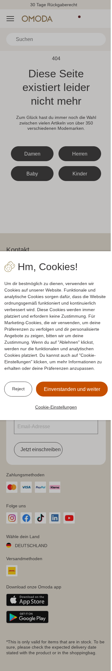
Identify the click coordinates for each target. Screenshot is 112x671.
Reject (18, 388)
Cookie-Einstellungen (56, 407)
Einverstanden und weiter (72, 389)
